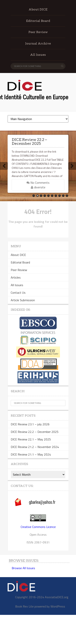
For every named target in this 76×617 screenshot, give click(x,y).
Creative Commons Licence (38, 526)
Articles (16, 277)
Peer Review (38, 32)
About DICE (38, 9)
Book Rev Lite (24, 606)
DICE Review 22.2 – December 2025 (29, 141)
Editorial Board (38, 21)
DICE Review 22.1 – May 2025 (31, 439)
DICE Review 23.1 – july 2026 (30, 424)
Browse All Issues (23, 568)
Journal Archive (38, 43)
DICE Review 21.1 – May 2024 (31, 454)
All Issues (38, 55)
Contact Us (18, 292)
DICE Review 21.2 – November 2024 (35, 447)
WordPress (57, 606)
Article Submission (23, 300)
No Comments (39, 182)
